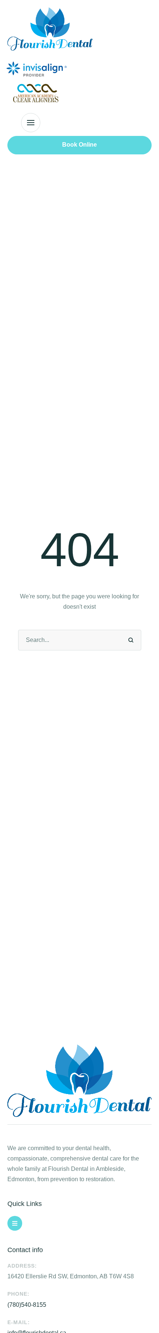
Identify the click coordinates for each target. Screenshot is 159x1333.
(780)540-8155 (26, 1305)
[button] (30, 122)
